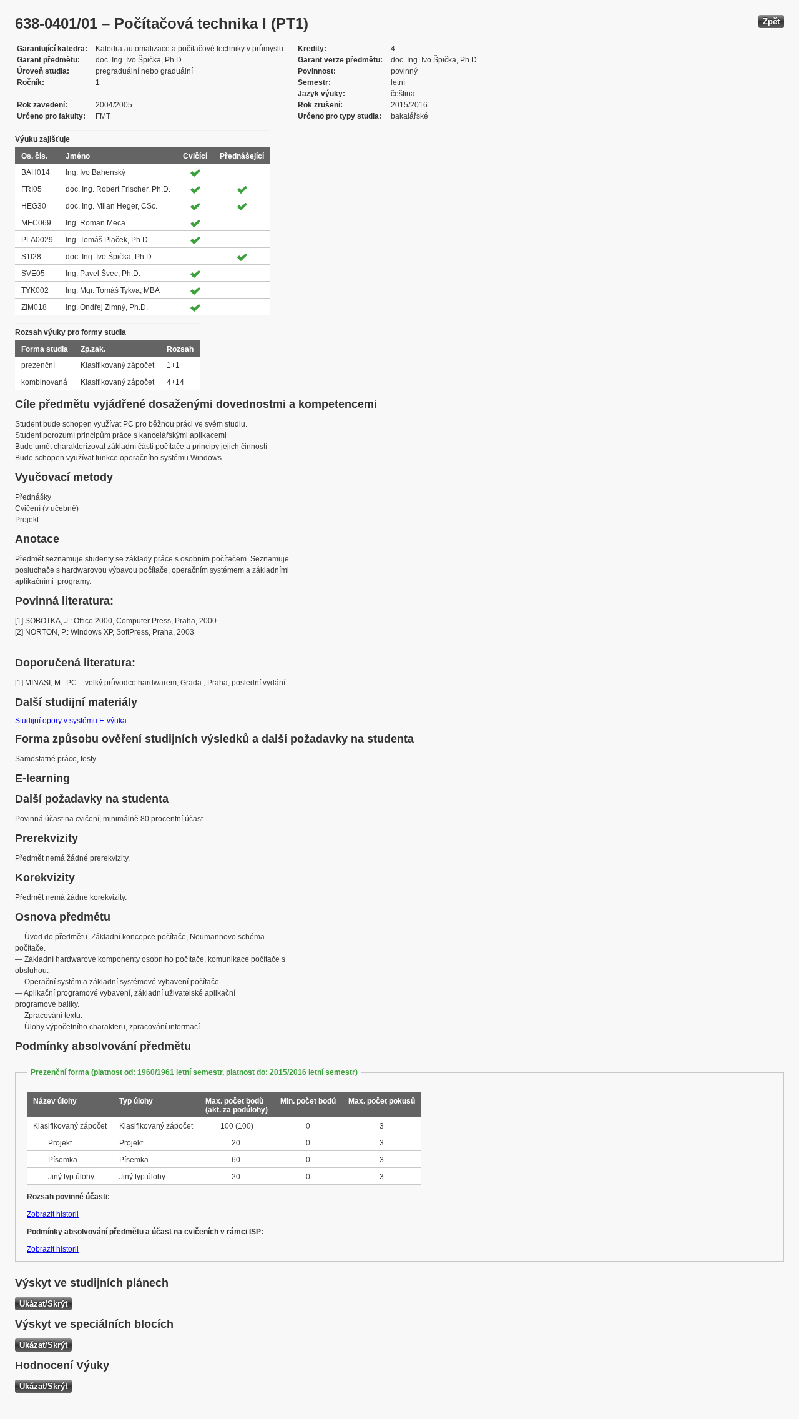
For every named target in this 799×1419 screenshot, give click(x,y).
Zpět (771, 21)
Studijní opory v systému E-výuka (71, 720)
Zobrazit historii (53, 1214)
